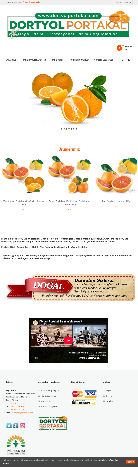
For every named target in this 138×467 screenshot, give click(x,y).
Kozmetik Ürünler (79, 60)
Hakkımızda (46, 401)
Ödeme (109, 396)
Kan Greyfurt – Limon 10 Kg (115, 201)
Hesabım (109, 401)
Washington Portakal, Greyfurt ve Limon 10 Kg (22, 203)
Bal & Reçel (57, 60)
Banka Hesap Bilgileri (50, 390)
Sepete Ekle (21, 194)
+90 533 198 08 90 (18, 406)
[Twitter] (9, 425)
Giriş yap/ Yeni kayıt (123, 2)
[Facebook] (15, 425)
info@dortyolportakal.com (22, 412)
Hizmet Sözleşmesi (49, 406)
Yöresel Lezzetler (103, 60)
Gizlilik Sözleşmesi (48, 396)
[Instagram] (22, 425)
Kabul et (130, 462)
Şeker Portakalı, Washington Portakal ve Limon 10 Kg (69, 203)
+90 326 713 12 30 (18, 403)
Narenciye (11, 60)
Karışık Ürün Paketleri (34, 60)
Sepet (108, 390)
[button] (61, 129)
